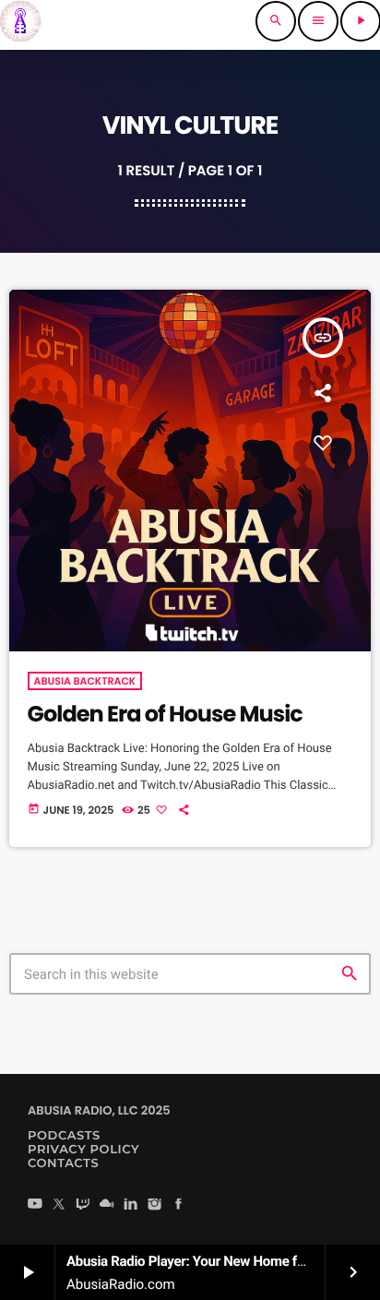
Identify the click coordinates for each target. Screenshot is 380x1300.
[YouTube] (35, 1205)
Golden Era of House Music (165, 714)
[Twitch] (83, 1205)
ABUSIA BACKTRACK (85, 681)
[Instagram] (155, 1205)
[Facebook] (179, 1205)
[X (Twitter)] (59, 1205)
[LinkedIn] (131, 1205)
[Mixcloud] (107, 1205)
